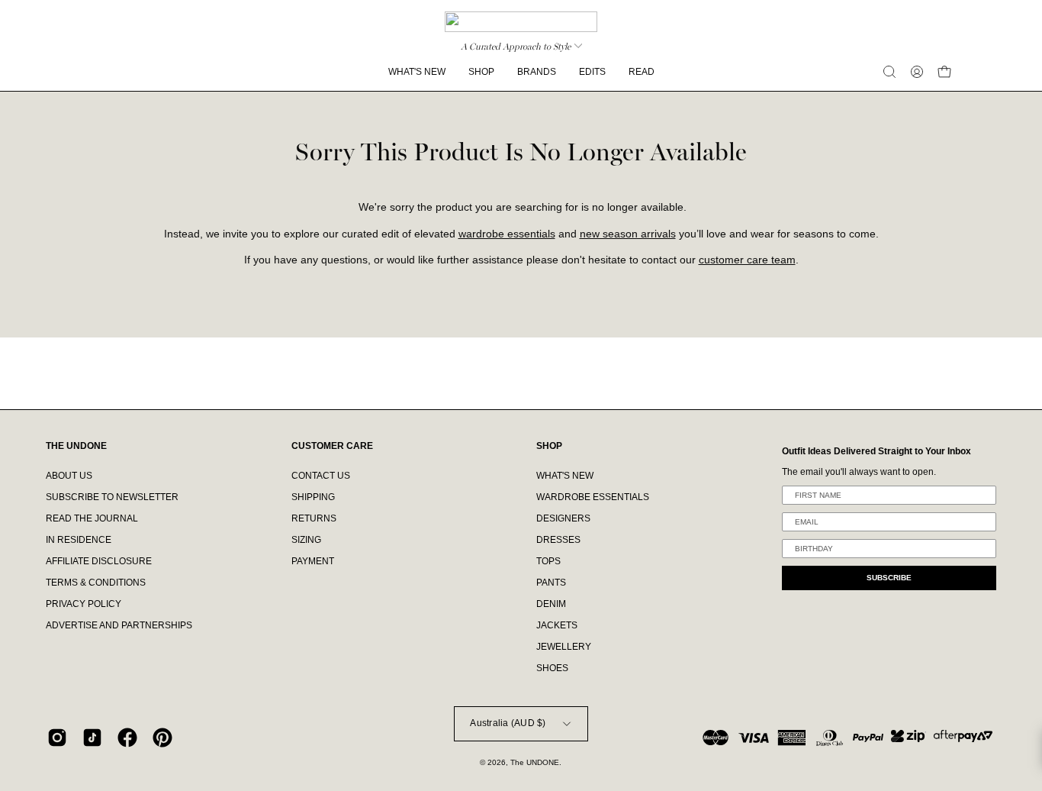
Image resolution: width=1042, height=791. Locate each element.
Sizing (306, 539)
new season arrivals (628, 234)
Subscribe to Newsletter (112, 497)
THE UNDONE (76, 446)
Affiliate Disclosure (99, 561)
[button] (889, 72)
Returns (313, 518)
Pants (551, 582)
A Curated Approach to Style (516, 46)
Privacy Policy (83, 604)
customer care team (747, 260)
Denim (551, 604)
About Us (69, 475)
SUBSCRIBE (889, 577)
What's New (564, 475)
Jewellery (563, 646)
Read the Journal (92, 518)
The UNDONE (534, 762)
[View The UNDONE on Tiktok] (92, 737)
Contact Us (320, 475)
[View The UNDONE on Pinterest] (162, 737)
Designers (563, 518)
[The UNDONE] (521, 21)
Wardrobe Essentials (592, 497)
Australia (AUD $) (507, 723)
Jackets (556, 625)
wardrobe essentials (506, 234)
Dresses (558, 539)
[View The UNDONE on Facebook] (127, 737)
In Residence (78, 539)
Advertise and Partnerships (119, 625)
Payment (312, 561)
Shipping (313, 497)
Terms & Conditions (96, 582)
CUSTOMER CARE (332, 446)
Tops (548, 561)
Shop (549, 446)
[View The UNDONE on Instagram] (57, 737)
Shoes (552, 668)
